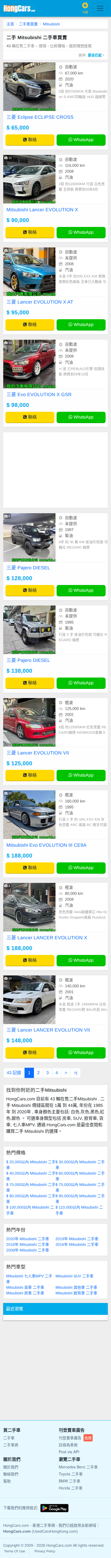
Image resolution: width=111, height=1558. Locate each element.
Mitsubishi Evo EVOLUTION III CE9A (46, 845)
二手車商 (10, 1444)
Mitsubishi (51, 24)
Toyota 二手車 (71, 1474)
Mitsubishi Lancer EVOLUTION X (42, 209)
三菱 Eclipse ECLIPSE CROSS (40, 117)
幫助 (7, 1481)
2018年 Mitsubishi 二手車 (27, 1244)
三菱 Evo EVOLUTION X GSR (39, 394)
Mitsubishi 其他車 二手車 (76, 1287)
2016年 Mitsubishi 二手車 (77, 1244)
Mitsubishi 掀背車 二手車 (76, 1293)
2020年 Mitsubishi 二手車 (27, 1239)
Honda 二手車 (70, 1488)
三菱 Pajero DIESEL (28, 567)
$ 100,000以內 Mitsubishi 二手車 (30, 1210)
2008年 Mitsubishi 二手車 (27, 1250)
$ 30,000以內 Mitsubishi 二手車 (80, 1165)
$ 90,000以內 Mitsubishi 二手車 (80, 1199)
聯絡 (32, 139)
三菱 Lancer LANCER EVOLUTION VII (48, 1030)
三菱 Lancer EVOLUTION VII (37, 753)
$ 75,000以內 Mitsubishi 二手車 (80, 1187)
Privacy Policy (44, 1551)
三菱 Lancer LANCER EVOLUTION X (46, 937)
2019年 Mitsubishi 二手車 (77, 1239)
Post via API (69, 1451)
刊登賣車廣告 (75, 1437)
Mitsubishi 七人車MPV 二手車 (29, 1279)
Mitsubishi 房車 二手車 (25, 1293)
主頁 (10, 24)
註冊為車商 (68, 1444)
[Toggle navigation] (100, 8)
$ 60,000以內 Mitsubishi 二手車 (80, 1176)
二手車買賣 (28, 24)
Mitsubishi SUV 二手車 (74, 1276)
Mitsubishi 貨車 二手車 (25, 1287)
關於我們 (10, 1466)
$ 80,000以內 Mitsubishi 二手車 (31, 1199)
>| (75, 1072)
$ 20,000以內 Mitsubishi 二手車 (31, 1165)
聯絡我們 (10, 1474)
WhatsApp (82, 139)
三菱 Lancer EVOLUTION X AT (39, 302)
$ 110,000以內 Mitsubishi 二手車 (79, 1210)
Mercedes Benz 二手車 (78, 1466)
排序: (90, 55)
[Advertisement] (55, 470)
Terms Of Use (14, 1551)
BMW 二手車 (69, 1481)
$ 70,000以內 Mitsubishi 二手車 (31, 1187)
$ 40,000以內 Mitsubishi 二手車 (31, 1176)
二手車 (9, 1437)
